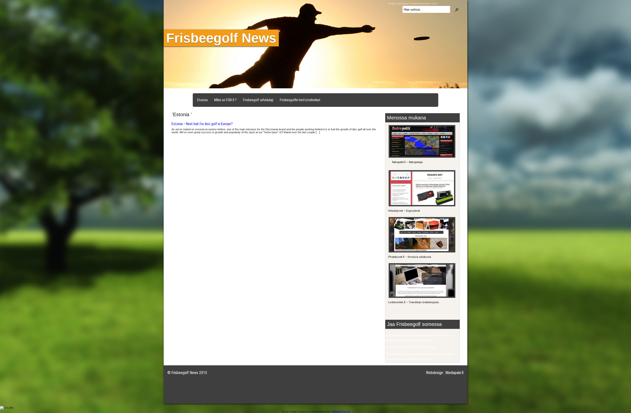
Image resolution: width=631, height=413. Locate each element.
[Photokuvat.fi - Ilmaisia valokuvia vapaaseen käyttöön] (421, 251)
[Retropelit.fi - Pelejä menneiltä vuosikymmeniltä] (421, 157)
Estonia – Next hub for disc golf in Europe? (202, 124)
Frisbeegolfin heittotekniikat (300, 100)
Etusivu (202, 100)
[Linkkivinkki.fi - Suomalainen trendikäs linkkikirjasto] (421, 297)
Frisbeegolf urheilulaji (258, 100)
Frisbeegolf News (221, 38)
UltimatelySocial (340, 411)
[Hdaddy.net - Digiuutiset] (421, 205)
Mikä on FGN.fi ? (225, 100)
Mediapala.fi (455, 372)
